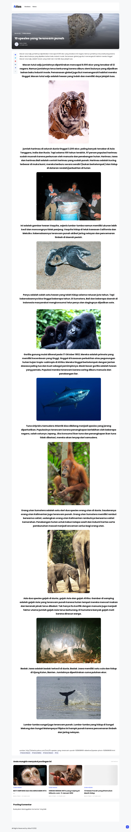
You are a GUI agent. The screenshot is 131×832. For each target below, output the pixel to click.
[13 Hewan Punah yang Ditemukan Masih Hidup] (101, 775)
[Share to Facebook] (15, 54)
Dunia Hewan (26, 33)
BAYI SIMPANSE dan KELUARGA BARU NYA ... (29, 792)
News (35, 7)
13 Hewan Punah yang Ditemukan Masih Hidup (98, 792)
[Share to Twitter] (15, 58)
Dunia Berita (37, 753)
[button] (15, 71)
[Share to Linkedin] (15, 64)
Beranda (18, 33)
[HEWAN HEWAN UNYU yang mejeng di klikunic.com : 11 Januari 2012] (65, 775)
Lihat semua (114, 761)
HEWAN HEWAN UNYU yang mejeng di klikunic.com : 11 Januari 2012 (64, 792)
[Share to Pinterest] (15, 61)
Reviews (27, 7)
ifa (57, 753)
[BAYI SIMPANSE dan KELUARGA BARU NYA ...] (30, 775)
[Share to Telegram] (15, 67)
